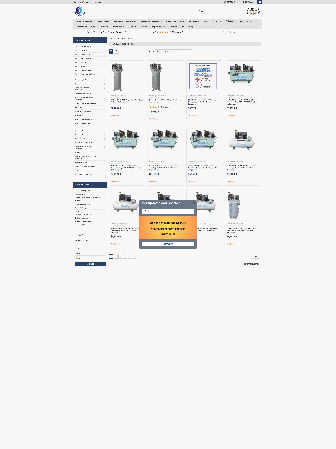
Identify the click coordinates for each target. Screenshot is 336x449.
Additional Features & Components (82, 89)
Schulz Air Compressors (83, 204)
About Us (132, 27)
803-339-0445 (232, 2)
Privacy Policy (246, 21)
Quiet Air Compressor (175, 21)
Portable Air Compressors (125, 21)
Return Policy (187, 27)
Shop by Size (79, 84)
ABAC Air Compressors (83, 221)
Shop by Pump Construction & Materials (85, 75)
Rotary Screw (103, 21)
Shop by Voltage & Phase (83, 70)
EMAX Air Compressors (83, 201)
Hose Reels (78, 107)
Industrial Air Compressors (84, 111)
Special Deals (81, 27)
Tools (76, 170)
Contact (143, 27)
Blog (93, 27)
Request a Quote (158, 27)
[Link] (80, 11)
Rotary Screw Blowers (82, 123)
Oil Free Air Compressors (151, 21)
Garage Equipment (81, 162)
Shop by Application (81, 80)
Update (90, 264)
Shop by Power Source (82, 54)
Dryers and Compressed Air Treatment (84, 98)
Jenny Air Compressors (83, 215)
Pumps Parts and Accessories (85, 166)
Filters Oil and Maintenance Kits (85, 103)
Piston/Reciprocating (84, 21)
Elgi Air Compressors (82, 218)
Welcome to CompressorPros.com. (87, 2)
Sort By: (151, 51)
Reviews (173, 27)
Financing (104, 27)
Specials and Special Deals (84, 143)
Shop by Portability (81, 50)
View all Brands (80, 225)
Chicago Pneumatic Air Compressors (87, 197)
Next (256, 256)
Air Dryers (217, 21)
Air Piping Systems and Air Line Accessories (85, 157)
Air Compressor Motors (83, 94)
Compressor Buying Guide (83, 174)
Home (111, 38)
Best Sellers (79, 115)
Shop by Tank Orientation (83, 58)
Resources (117, 26)
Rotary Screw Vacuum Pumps (84, 119)
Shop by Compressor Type (83, 46)
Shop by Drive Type (81, 62)
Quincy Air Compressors (83, 208)
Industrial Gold (80, 194)
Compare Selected (251, 264)
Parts (77, 211)
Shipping (230, 21)
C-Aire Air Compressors (83, 191)
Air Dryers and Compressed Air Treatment (85, 148)
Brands (77, 152)
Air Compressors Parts (198, 21)
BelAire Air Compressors (124, 38)
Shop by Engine (80, 66)
